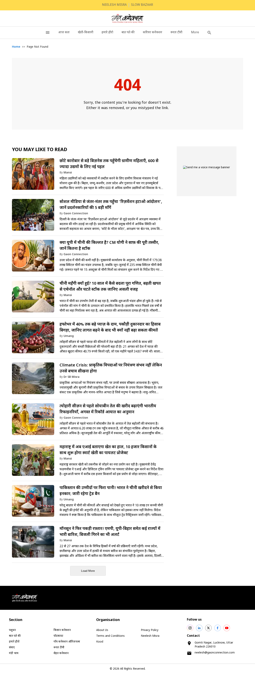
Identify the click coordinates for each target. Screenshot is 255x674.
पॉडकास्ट (58, 636)
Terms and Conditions (110, 636)
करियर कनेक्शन (152, 33)
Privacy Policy (149, 630)
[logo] (128, 18)
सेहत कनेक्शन (61, 653)
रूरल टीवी (176, 33)
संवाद (12, 647)
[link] (88, 176)
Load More (88, 570)
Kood (99, 642)
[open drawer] (47, 32)
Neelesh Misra (150, 636)
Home (16, 47)
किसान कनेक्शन (62, 630)
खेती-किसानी (85, 33)
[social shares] (190, 628)
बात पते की (128, 33)
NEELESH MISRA (114, 5)
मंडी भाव (13, 653)
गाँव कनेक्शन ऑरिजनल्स (67, 642)
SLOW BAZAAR (142, 5)
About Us (102, 630)
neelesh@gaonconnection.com (215, 653)
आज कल (64, 33)
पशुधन (12, 630)
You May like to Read (39, 150)
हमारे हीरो (107, 33)
